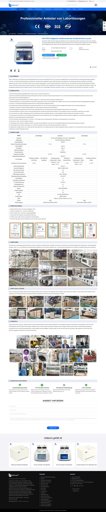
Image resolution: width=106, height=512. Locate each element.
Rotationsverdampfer (46, 480)
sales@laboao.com (83, 1)
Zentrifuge (43, 488)
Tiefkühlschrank (44, 494)
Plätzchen (26, 497)
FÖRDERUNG (48, 9)
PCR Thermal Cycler (43, 33)
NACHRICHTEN (38, 9)
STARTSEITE (13, 9)
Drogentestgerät (45, 499)
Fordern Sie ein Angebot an (75, 489)
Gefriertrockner (44, 483)
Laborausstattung (45, 496)
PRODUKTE (22, 9)
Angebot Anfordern (48, 55)
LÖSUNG (30, 9)
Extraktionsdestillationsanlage (48, 477)
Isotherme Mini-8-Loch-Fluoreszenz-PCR (87, 464)
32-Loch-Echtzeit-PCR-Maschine (42, 464)
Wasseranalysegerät (46, 505)
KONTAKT (80, 9)
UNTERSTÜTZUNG (58, 9)
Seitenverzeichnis (13, 499)
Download (93, 67)
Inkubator (43, 493)
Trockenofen (44, 491)
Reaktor (43, 478)
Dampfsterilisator (45, 486)
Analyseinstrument (45, 502)
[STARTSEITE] (14, 5)
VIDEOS (68, 9)
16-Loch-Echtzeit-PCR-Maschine (64, 464)
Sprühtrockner (44, 485)
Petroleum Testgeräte (46, 504)
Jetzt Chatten (61, 55)
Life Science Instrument (30, 33)
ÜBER (74, 9)
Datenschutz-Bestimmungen (16, 497)
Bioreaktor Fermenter (46, 482)
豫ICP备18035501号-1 (13, 501)
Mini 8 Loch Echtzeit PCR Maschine (19, 464)
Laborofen (43, 489)
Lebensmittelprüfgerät (46, 501)
